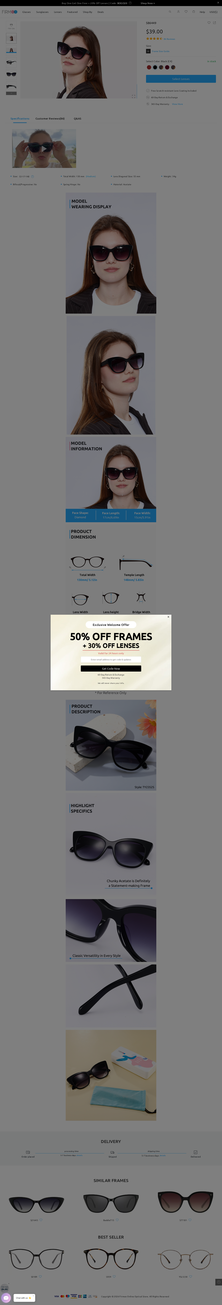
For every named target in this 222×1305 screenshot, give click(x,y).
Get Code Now (111, 668)
